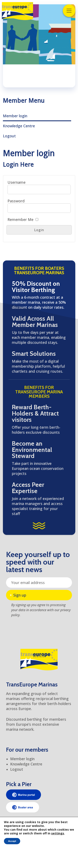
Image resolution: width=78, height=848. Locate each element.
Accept (12, 841)
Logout (9, 135)
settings (57, 833)
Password (16, 200)
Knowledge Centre (19, 125)
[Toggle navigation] (69, 10)
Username (16, 182)
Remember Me (20, 219)
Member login (15, 115)
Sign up (19, 595)
